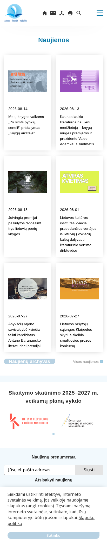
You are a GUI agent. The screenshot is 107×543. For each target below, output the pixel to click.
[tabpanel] (28, 421)
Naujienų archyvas (29, 361)
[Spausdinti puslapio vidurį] (70, 13)
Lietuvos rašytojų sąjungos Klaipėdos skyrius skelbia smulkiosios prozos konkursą (76, 335)
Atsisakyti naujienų (53, 480)
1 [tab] (53, 434)
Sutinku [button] (53, 535)
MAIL (53, 13)
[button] (8, 527)
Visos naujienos (86, 361)
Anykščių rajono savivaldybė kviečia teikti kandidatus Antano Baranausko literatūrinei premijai (24, 335)
